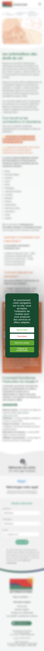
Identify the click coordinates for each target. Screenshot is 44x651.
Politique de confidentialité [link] (22, 349)
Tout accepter (22, 330)
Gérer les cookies (22, 343)
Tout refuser (22, 336)
